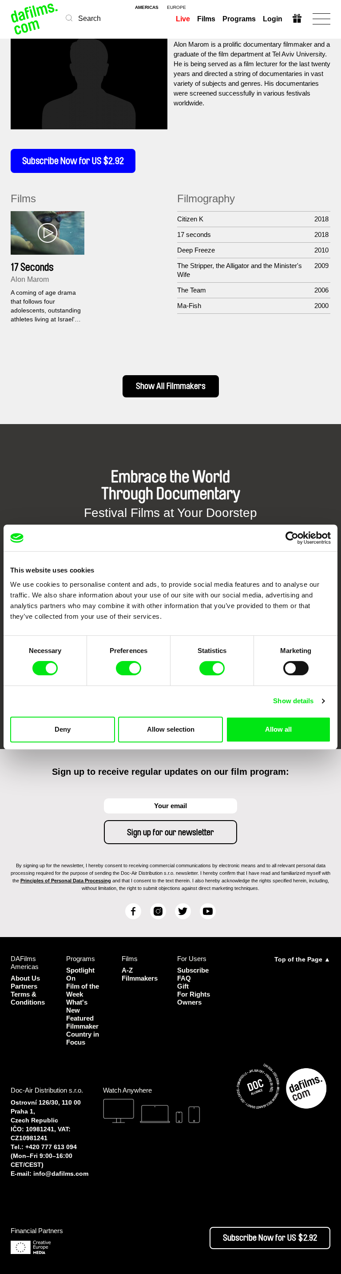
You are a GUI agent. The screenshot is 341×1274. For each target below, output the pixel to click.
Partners (24, 986)
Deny (63, 729)
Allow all (278, 729)
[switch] (128, 668)
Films (206, 19)
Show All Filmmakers (171, 386)
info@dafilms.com (60, 1173)
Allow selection (170, 729)
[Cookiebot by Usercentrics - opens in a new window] (292, 538)
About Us (25, 978)
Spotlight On (80, 974)
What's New (76, 1006)
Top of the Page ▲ (302, 959)
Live (183, 19)
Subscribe (193, 970)
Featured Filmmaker (82, 1022)
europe (176, 7)
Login (272, 19)
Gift (183, 986)
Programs (239, 19)
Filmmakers (140, 978)
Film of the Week (82, 990)
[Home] (35, 19)
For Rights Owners (193, 998)
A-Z (127, 970)
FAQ (184, 978)
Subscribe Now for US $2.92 (73, 161)
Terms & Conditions (28, 998)
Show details (293, 701)
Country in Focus (82, 1038)
